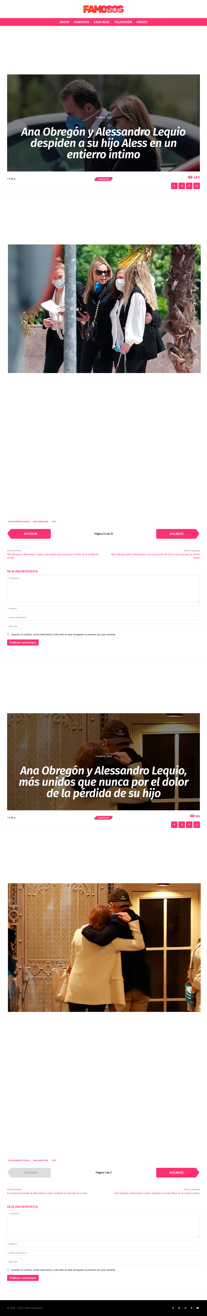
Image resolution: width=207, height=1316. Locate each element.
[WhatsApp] (196, 186)
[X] (182, 186)
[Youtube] (197, 1308)
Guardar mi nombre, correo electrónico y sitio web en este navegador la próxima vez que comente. (63, 634)
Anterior (30, 534)
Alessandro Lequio (19, 521)
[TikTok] (185, 1308)
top (53, 521)
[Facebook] (174, 186)
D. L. (13, 178)
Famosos (103, 179)
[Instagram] (179, 1308)
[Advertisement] (103, 50)
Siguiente (176, 534)
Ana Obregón (40, 521)
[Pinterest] (189, 186)
